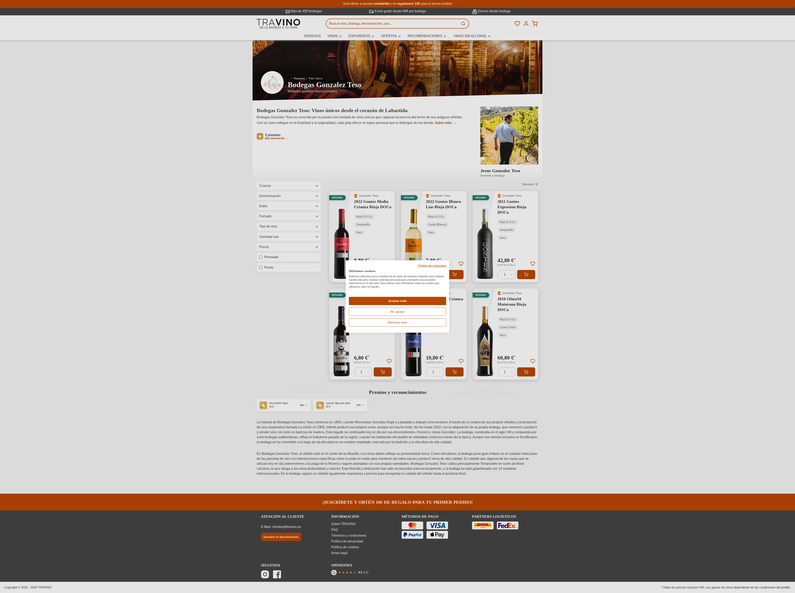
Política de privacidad (432, 265)
